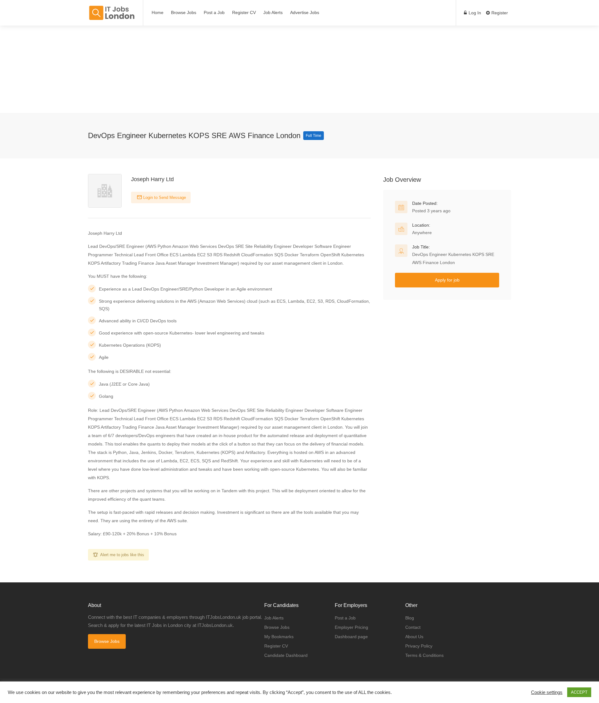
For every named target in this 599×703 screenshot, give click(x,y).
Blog (409, 617)
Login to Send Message (164, 197)
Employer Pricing (351, 627)
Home (157, 12)
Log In (474, 12)
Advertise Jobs (304, 12)
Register (499, 12)
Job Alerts (273, 12)
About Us (414, 636)
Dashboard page (351, 636)
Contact (413, 627)
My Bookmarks (279, 636)
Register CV (244, 12)
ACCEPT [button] (579, 692)
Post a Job (214, 12)
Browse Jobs (183, 12)
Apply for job (447, 279)
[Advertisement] (187, 69)
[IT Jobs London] (111, 13)
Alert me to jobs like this (122, 554)
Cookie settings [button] (546, 692)
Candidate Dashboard (286, 655)
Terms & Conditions (424, 655)
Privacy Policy (418, 645)
